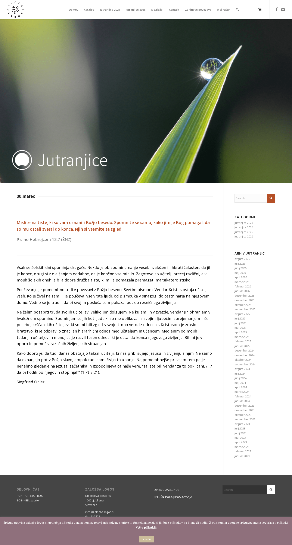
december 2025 (244, 295)
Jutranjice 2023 (243, 223)
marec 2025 (241, 337)
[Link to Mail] (283, 9)
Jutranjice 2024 (243, 227)
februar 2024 (242, 396)
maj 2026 (240, 273)
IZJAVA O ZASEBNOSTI (167, 490)
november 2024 (244, 355)
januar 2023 (242, 456)
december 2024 (244, 350)
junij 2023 (240, 433)
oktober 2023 (242, 415)
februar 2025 (242, 341)
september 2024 (244, 364)
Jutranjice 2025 (243, 232)
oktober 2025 (242, 305)
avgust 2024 (242, 369)
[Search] (237, 9)
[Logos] (15, 9)
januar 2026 (242, 291)
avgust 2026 (242, 259)
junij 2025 (240, 323)
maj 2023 (240, 438)
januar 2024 (242, 401)
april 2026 (240, 277)
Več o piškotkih (146, 527)
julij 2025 (239, 318)
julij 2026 (239, 263)
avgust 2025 (242, 314)
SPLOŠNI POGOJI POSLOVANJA (173, 497)
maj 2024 (240, 383)
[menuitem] (73, 9)
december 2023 (244, 405)
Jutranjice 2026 (243, 236)
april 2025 (240, 332)
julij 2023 (239, 428)
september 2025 (244, 309)
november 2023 (244, 410)
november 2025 (244, 300)
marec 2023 (241, 447)
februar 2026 (242, 286)
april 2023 (240, 442)
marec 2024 (241, 392)
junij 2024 (240, 378)
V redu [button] (146, 539)
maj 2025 (240, 328)
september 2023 (244, 419)
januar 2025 (242, 346)
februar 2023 (242, 451)
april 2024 (240, 387)
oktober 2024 (242, 360)
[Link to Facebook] (276, 9)
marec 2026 (241, 282)
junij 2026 (240, 268)
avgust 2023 (242, 424)
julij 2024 (239, 373)
